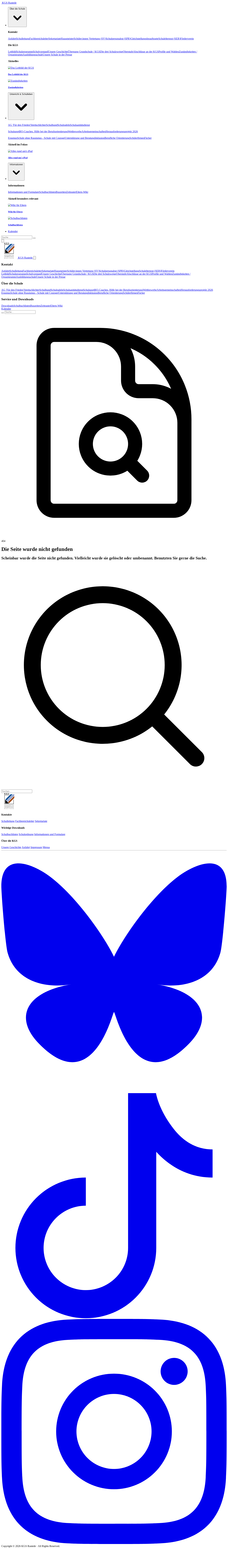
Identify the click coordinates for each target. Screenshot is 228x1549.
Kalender (6, 308)
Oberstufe (128, 51)
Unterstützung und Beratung (80, 138)
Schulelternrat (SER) (169, 38)
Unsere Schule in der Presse (57, 54)
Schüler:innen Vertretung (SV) (90, 38)
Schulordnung (26, 834)
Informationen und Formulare (23, 192)
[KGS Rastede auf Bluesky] (114, 1091)
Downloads (7, 305)
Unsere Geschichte (58, 51)
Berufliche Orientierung (117, 138)
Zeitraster (71, 192)
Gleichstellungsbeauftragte (144, 38)
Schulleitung (22, 38)
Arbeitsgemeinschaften (94, 131)
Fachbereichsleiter (38, 38)
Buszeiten (61, 192)
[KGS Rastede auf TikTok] (114, 1317)
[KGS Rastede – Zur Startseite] (9, 808)
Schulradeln (63, 125)
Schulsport (13, 131)
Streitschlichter (38, 125)
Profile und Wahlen (169, 51)
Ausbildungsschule (33, 54)
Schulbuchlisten (47, 192)
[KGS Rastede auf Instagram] (114, 1543)
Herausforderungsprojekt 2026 (122, 131)
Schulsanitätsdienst (80, 125)
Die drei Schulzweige (111, 51)
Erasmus (12, 138)
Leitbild (12, 51)
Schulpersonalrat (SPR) (118, 38)
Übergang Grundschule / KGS (84, 51)
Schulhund (51, 125)
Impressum (36, 847)
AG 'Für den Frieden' (19, 125)
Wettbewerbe (75, 131)
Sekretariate (54, 38)
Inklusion (99, 138)
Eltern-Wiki (82, 192)
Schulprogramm (24, 51)
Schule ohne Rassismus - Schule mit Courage (41, 138)
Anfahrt (12, 38)
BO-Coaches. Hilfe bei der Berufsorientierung (43, 131)
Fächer (148, 138)
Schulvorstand (40, 51)
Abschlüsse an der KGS (146, 51)
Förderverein (187, 38)
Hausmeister (67, 38)
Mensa (46, 847)
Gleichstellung (131, 270)
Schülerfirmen (137, 138)
